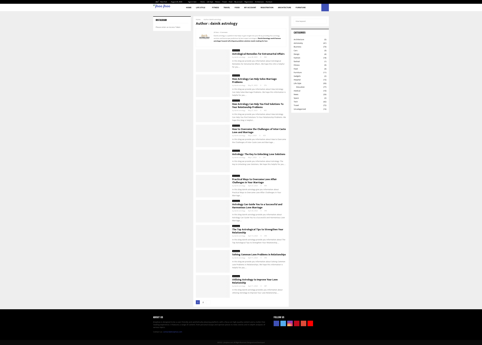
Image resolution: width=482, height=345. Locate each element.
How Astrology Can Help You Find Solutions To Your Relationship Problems (257, 105)
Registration (249, 2)
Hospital (297, 80)
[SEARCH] (323, 21)
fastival (297, 61)
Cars (295, 50)
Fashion (297, 58)
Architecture (259, 2)
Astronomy (236, 50)
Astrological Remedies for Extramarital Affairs (258, 54)
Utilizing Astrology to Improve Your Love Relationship (255, 281)
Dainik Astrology (264, 38)
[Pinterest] (296, 323)
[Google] (303, 323)
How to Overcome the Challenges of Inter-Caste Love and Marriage (259, 130)
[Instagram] (290, 323)
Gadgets (297, 76)
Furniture (269, 2)
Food (230, 2)
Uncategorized (300, 109)
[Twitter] (283, 323)
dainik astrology (215, 19)
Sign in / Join (192, 2)
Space (296, 98)
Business (297, 47)
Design (296, 54)
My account (238, 2)
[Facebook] (276, 323)
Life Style (210, 2)
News (296, 94)
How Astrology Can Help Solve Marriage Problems (254, 80)
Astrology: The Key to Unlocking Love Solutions (258, 154)
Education (300, 87)
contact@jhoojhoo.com (172, 332)
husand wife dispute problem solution (236, 41)
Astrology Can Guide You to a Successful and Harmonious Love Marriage (257, 206)
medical (297, 91)
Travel (224, 2)
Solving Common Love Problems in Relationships (259, 254)
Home (202, 2)
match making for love (259, 41)
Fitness (217, 2)
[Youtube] (310, 323)
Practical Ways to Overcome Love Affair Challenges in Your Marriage (254, 181)
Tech (296, 101)
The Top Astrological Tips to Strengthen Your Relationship (257, 231)
